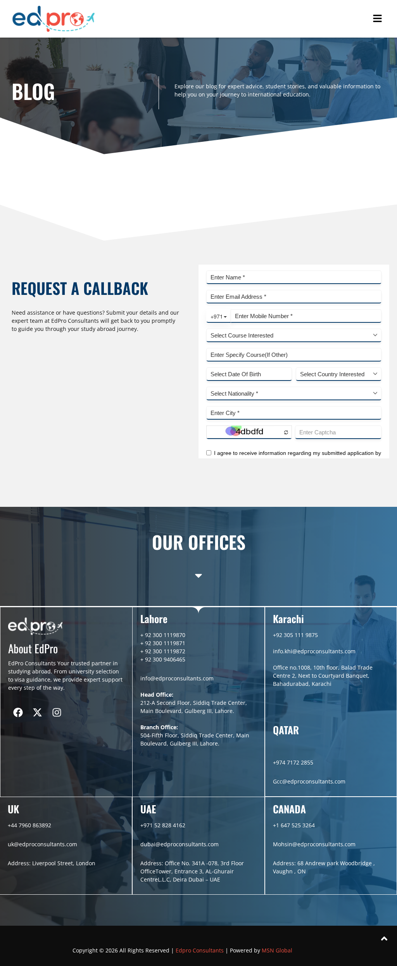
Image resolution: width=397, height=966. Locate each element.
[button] (377, 19)
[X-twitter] (37, 712)
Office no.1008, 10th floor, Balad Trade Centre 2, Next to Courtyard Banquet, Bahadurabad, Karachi (323, 675)
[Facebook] (18, 712)
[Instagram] (56, 712)
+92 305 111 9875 (295, 635)
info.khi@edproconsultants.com (314, 651)
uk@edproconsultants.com (42, 844)
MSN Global (277, 950)
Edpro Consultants (200, 950)
